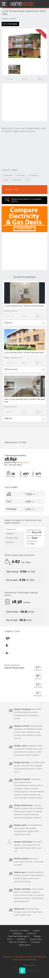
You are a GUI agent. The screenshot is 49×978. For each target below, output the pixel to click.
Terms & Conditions (17, 942)
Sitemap (37, 936)
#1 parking (21, 175)
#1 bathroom (8, 175)
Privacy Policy (36, 939)
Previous (6, 48)
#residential (17, 180)
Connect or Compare (19, 930)
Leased (36, 930)
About (9, 939)
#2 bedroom (33, 175)
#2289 (5, 180)
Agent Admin (24, 945)
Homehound (24, 4)
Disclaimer (35, 942)
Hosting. (33, 960)
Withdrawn (17, 933)
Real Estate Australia (23, 957)
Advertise (21, 939)
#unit (28, 180)
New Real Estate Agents (18, 936)
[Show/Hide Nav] (4, 4)
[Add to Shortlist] (43, 323)
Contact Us (31, 933)
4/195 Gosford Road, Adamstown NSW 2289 (24, 306)
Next (43, 48)
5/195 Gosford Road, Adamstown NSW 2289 (24, 353)
